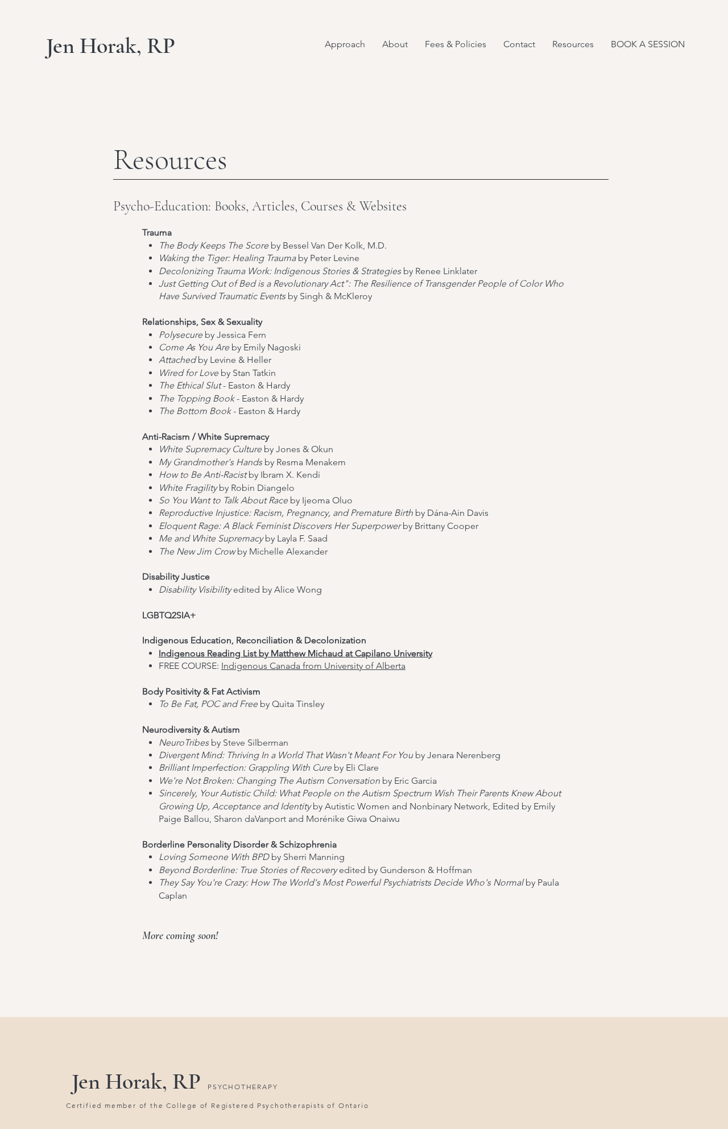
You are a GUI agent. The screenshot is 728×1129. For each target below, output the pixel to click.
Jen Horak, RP (110, 45)
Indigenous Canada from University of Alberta (313, 665)
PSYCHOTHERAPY (243, 1086)
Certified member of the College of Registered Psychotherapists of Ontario (217, 1105)
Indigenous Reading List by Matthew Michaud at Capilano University (295, 653)
